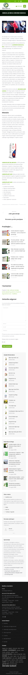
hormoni (16, 652)
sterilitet (4, 662)
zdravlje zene (5, 664)
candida (4, 650)
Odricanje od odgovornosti (10, 626)
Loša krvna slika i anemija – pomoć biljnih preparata (17, 274)
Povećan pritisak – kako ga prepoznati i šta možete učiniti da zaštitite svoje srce (18, 241)
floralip (22, 650)
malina (11, 656)
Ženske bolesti (9, 666)
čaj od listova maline (13, 663)
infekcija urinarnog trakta (17, 654)
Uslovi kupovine (7, 632)
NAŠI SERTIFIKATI (7, 638)
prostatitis (21, 660)
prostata (17, 660)
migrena (14, 656)
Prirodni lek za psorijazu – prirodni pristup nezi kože (15, 484)
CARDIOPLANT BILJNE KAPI (9, 162)
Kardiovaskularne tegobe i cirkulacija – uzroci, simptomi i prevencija (18, 232)
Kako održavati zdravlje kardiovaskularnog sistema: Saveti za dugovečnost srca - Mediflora (11, 291)
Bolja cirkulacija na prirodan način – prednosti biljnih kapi (18, 250)
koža (8, 656)
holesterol (12, 652)
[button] (13, 533)
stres (8, 661)
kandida (4, 656)
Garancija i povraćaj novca (10, 629)
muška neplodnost (7, 658)
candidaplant (12, 650)
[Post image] (6, 233)
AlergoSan (10, 648)
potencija (13, 660)
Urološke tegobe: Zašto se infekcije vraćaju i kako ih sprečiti (15, 446)
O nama (6, 635)
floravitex (4, 652)
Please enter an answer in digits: (10, 339)
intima (24, 654)
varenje (16, 661)
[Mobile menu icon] (24, 6)
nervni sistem (14, 658)
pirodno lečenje (22, 658)
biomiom (22, 648)
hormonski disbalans (7, 654)
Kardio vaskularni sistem (8, 22)
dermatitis (18, 650)
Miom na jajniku (23, 656)
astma (19, 648)
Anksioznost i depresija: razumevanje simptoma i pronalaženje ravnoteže (15, 462)
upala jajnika (12, 661)
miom (18, 656)
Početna (6, 623)
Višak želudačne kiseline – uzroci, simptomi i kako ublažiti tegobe (16, 477)
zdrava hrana (20, 661)
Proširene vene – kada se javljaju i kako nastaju (17, 257)
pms (3, 660)
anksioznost (15, 648)
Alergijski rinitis (5, 648)
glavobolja (8, 652)
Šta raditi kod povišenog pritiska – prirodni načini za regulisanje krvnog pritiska (17, 266)
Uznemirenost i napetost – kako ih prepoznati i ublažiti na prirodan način (16, 454)
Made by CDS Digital (14, 672)
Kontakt (5, 641)
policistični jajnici (8, 660)
